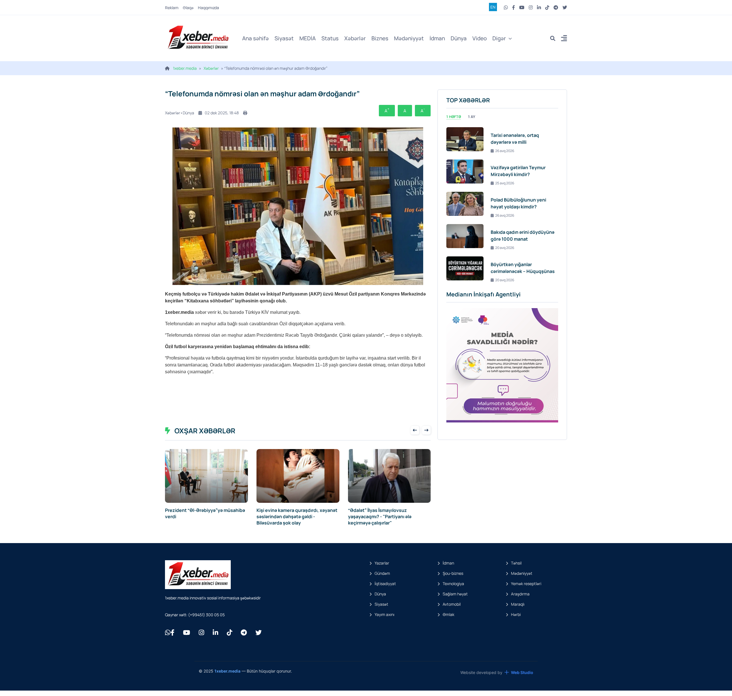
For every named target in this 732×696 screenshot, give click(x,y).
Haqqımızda (208, 7)
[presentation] (415, 430)
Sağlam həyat (455, 594)
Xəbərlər (355, 38)
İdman (437, 38)
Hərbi (516, 614)
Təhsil (516, 563)
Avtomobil (452, 604)
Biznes (379, 38)
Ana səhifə (255, 38)
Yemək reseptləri (526, 583)
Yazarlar (382, 563)
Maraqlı (517, 604)
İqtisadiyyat (385, 583)
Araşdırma (520, 594)
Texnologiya (453, 583)
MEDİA (307, 38)
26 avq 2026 (504, 150)
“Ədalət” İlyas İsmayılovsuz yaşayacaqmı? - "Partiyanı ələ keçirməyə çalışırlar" (379, 516)
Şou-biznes (453, 573)
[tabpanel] (502, 203)
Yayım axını (384, 614)
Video (479, 38)
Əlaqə (188, 7)
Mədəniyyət (409, 38)
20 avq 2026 (504, 247)
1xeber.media (185, 68)
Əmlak (448, 614)
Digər (499, 38)
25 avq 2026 (504, 183)
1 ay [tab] (471, 116)
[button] (564, 39)
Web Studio (522, 672)
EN (493, 7)
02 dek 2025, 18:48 (222, 112)
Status (330, 38)
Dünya (459, 38)
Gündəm (382, 573)
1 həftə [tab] (453, 116)
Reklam (171, 7)
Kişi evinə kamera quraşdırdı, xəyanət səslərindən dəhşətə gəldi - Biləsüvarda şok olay (296, 516)
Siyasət (284, 38)
